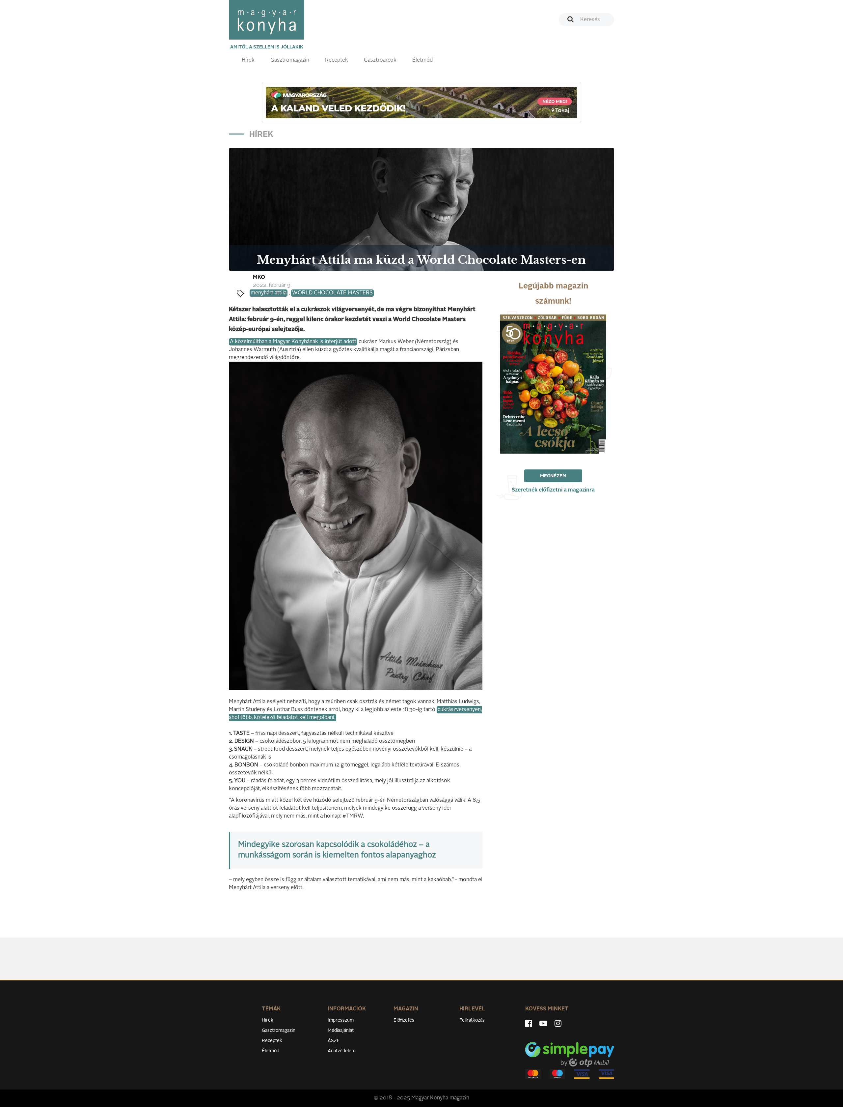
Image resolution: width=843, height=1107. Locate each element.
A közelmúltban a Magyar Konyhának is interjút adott (293, 341)
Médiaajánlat (341, 1030)
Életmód (422, 60)
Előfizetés (404, 1020)
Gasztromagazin (289, 60)
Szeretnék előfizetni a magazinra (553, 490)
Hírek (248, 60)
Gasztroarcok (380, 60)
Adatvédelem (341, 1051)
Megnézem (553, 476)
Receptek (336, 60)
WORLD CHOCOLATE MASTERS (332, 293)
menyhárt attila (268, 293)
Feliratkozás (472, 1020)
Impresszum (341, 1020)
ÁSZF (334, 1040)
